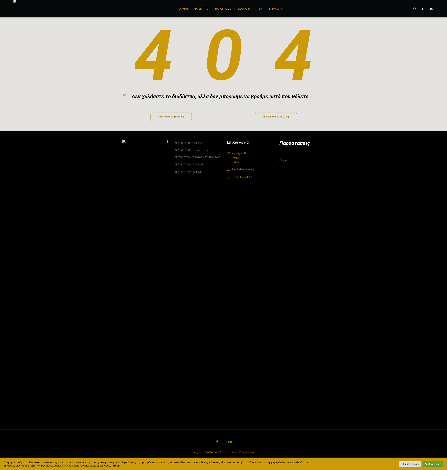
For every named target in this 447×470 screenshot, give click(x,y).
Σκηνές (224, 452)
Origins (283, 160)
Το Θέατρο (211, 452)
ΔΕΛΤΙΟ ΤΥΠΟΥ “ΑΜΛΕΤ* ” (193, 171)
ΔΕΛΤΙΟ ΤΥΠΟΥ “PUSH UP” (189, 164)
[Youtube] (431, 9)
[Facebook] (422, 9)
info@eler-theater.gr (243, 169)
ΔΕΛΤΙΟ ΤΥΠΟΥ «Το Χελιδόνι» (191, 150)
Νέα (234, 452)
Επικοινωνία (246, 452)
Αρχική (197, 452)
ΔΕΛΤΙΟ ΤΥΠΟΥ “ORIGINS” (189, 143)
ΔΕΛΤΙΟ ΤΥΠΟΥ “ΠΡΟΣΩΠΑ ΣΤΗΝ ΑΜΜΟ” (197, 157)
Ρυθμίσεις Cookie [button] (410, 464)
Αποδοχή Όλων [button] (433, 464)
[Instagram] (427, 9)
